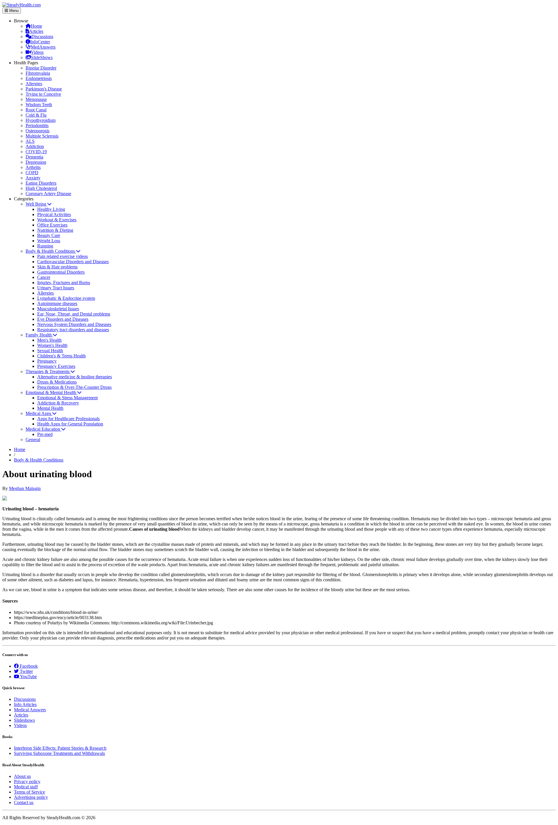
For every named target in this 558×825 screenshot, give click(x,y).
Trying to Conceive (43, 94)
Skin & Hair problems (57, 266)
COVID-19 (36, 151)
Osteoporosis (37, 130)
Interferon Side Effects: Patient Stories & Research (60, 748)
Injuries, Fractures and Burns (63, 282)
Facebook (28, 666)
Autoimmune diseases (57, 303)
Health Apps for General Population (70, 423)
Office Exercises (52, 224)
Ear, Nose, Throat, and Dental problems (73, 313)
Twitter (26, 671)
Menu (13, 10)
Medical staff (26, 786)
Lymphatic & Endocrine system (66, 298)
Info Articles (25, 704)
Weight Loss (48, 240)
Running (45, 245)
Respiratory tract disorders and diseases (73, 329)
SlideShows (42, 57)
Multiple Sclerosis (42, 135)
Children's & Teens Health (61, 355)
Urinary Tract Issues (55, 287)
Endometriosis (39, 78)
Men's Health (49, 340)
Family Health (39, 334)
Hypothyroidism (41, 120)
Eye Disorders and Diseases (62, 319)
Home (36, 26)
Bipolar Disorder (41, 67)
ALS (30, 141)
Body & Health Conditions (51, 251)
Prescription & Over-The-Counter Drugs (74, 387)
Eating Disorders (41, 183)
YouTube (28, 676)
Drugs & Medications (57, 381)
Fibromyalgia (38, 73)
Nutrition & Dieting (55, 230)
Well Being (36, 204)
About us (22, 776)
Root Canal (36, 109)
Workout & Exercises (56, 219)
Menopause (36, 99)
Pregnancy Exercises (56, 366)
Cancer (43, 277)
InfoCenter (40, 41)
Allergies (34, 83)
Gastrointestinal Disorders (61, 272)
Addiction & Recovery (58, 402)
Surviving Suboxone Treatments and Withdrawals (59, 753)
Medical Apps (39, 413)
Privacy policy (27, 781)
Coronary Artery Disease (48, 193)
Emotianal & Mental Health (51, 392)
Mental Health (50, 408)
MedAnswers (43, 46)
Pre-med (45, 434)
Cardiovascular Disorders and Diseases (73, 261)
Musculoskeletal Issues (58, 308)
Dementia (34, 156)
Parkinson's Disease (44, 88)
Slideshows (24, 720)
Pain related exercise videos (62, 256)
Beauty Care (48, 235)
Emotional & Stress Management (67, 397)
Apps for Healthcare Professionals (68, 418)
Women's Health (52, 345)
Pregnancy (47, 361)
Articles (36, 31)
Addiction (35, 146)
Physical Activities (54, 214)
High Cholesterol (41, 188)
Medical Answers (30, 709)
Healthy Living (51, 209)
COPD (32, 172)
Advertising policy (31, 797)
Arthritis (33, 167)
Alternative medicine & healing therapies (74, 376)
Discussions (42, 36)
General (33, 439)
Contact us (23, 802)
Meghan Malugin (25, 488)
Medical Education (43, 429)
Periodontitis (37, 125)
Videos (37, 52)
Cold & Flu (36, 115)
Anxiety (33, 177)
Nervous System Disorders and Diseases (74, 324)
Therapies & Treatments (48, 371)
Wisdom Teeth (39, 104)
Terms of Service (29, 792)
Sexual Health (50, 350)
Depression (36, 162)
